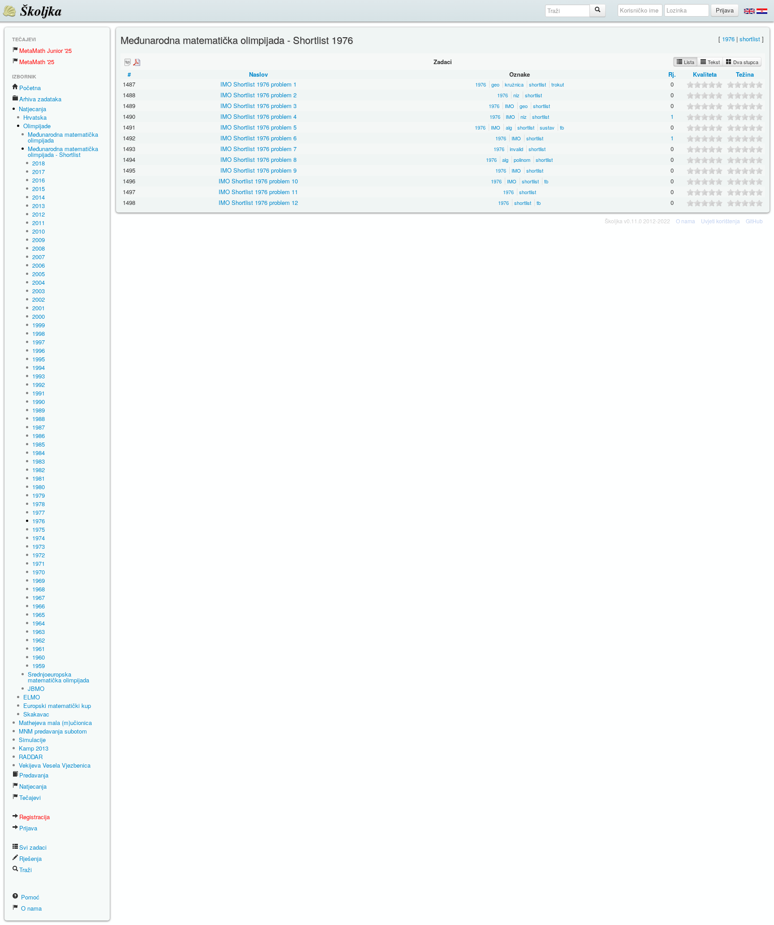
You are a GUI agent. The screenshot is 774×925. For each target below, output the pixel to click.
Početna (30, 87)
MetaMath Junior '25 (45, 50)
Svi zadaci (33, 847)
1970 (38, 572)
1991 (38, 393)
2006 (38, 265)
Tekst (713, 61)
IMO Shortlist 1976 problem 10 (258, 181)
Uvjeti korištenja (720, 221)
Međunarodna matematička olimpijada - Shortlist (63, 151)
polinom (522, 159)
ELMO (31, 697)
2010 (38, 231)
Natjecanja (32, 108)
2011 (38, 222)
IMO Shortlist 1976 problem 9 (258, 170)
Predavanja (33, 775)
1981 (38, 478)
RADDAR (31, 756)
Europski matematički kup (57, 705)
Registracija (34, 816)
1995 (38, 359)
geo (495, 84)
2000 (38, 316)
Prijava (28, 828)
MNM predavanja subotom (53, 731)
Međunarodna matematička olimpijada (63, 137)
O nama (30, 908)
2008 (38, 248)
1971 (38, 563)
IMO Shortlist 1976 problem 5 (258, 127)
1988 (38, 418)
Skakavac (36, 714)
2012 (38, 214)
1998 (38, 333)
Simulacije (32, 739)
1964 (38, 623)
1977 (38, 512)
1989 (38, 410)
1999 (38, 325)
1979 (38, 495)
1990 (38, 401)
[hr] (762, 11)
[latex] (127, 62)
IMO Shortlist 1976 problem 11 (258, 191)
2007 (38, 256)
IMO (509, 105)
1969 (38, 580)
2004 (38, 282)
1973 (38, 546)
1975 (38, 529)
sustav (547, 127)
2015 (38, 188)
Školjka (39, 10)
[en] (749, 11)
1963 (38, 631)
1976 (38, 521)
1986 (38, 435)
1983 (38, 461)
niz (516, 95)
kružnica (514, 84)
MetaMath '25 (36, 61)
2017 (38, 171)
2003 (38, 291)
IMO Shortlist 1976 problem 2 (258, 95)
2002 (38, 299)
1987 (38, 427)
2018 (38, 163)
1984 (38, 452)
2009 (38, 239)
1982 (38, 469)
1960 (38, 657)
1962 (38, 640)
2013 (38, 205)
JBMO (36, 688)
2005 (38, 273)
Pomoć (29, 897)
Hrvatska (35, 117)
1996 (38, 350)
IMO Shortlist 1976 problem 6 (258, 138)
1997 (38, 342)
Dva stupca (745, 61)
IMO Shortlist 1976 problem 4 (258, 116)
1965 (38, 614)
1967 (38, 597)
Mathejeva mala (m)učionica (55, 722)
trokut (557, 84)
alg (509, 127)
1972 (38, 555)
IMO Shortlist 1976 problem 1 (258, 84)
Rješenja (30, 858)
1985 (38, 444)
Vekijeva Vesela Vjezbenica (54, 765)
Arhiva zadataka (40, 99)
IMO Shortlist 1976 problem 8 (258, 159)
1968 (38, 589)
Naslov (258, 74)
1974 (38, 538)
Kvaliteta (705, 74)
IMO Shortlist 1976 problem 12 (258, 202)
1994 (38, 367)
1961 (38, 648)
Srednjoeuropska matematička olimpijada (58, 677)
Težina (745, 74)
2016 (38, 180)
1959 (38, 665)
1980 (38, 486)
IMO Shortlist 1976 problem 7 (258, 148)
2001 (38, 308)
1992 (38, 384)
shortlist (750, 39)
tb (562, 127)
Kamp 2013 (33, 748)
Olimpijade (37, 126)
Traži (25, 869)
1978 (38, 503)
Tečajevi (30, 797)
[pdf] (136, 62)
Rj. (672, 74)
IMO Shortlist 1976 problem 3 (258, 105)
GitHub (754, 221)
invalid (516, 148)
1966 (38, 606)
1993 (38, 376)
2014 (38, 197)
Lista (688, 61)
